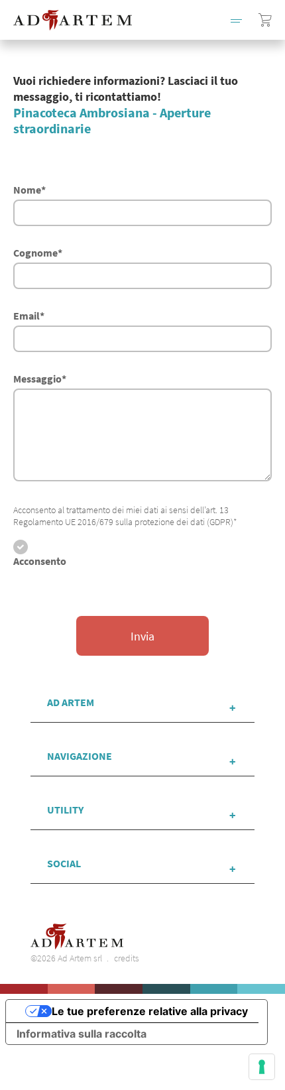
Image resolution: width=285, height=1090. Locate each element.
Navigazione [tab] (79, 755)
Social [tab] (64, 863)
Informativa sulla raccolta (81, 1033)
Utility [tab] (65, 809)
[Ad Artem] (72, 20)
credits (126, 958)
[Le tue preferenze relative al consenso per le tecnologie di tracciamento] (261, 1066)
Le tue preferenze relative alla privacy (150, 1011)
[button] (236, 20)
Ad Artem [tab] (70, 702)
